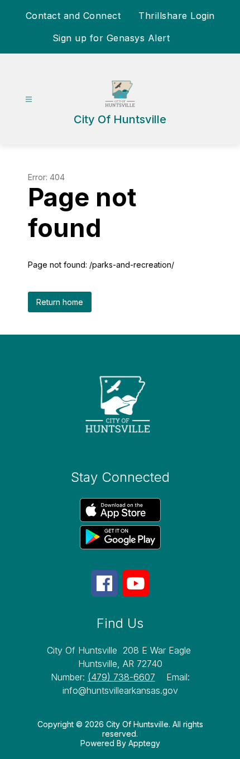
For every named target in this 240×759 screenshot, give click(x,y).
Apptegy (144, 743)
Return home (59, 302)
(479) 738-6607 (121, 677)
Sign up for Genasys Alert (111, 37)
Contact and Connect (73, 15)
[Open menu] (28, 99)
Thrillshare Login (176, 15)
